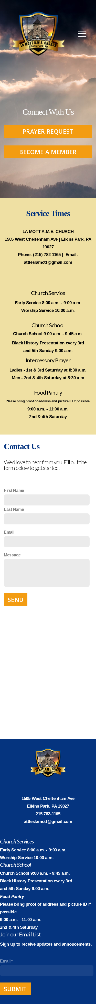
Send (16, 600)
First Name (14, 490)
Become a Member (48, 152)
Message (12, 555)
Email (9, 532)
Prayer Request (48, 131)
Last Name (14, 509)
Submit (15, 989)
